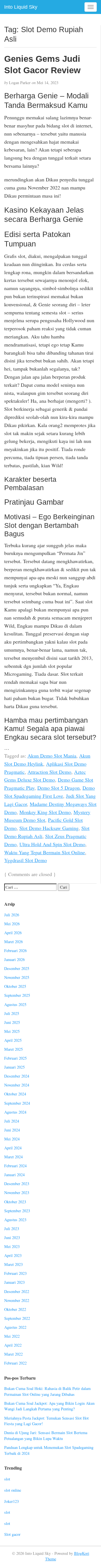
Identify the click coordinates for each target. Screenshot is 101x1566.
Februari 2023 (15, 1273)
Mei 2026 (12, 923)
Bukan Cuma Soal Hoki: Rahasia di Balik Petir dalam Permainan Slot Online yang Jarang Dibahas (47, 1391)
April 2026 (13, 932)
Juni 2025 (12, 1022)
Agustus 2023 (15, 1219)
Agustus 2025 (15, 1004)
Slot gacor (12, 1534)
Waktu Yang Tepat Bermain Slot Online (44, 852)
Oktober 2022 (15, 1309)
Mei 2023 (12, 1246)
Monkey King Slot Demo (45, 812)
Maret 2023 (13, 1264)
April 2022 (13, 1345)
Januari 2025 (14, 1067)
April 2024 (13, 1147)
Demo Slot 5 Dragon (58, 787)
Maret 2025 (13, 1049)
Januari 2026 (14, 959)
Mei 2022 (12, 1336)
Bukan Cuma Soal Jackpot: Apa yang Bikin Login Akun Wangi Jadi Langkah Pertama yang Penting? (49, 1406)
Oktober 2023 (15, 1201)
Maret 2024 (13, 1156)
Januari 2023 (14, 1282)
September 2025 (17, 995)
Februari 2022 (15, 1363)
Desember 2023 (16, 1183)
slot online (12, 1490)
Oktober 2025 (15, 986)
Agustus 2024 (15, 1112)
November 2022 (16, 1300)
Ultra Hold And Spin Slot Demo (52, 844)
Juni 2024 (12, 1130)
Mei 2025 (12, 1031)
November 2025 (16, 977)
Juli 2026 (11, 914)
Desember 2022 (16, 1291)
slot (7, 1479)
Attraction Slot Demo (49, 771)
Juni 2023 (12, 1237)
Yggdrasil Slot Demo (25, 860)
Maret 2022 (13, 1354)
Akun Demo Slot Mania (51, 755)
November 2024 (16, 1085)
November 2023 (16, 1192)
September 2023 (17, 1210)
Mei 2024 (12, 1139)
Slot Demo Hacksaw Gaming (49, 828)
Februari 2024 (15, 1165)
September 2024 (17, 1103)
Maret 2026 (13, 941)
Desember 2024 (16, 1076)
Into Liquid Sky (20, 7)
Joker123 (11, 1501)
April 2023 (13, 1255)
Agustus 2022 (15, 1327)
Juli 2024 (11, 1121)
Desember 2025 (16, 968)
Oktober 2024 (15, 1094)
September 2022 (17, 1318)
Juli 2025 (11, 1013)
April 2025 (13, 1040)
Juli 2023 (11, 1228)
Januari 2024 (14, 1174)
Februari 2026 (15, 950)
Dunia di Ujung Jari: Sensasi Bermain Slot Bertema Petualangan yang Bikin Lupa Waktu (45, 1435)
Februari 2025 (15, 1058)
